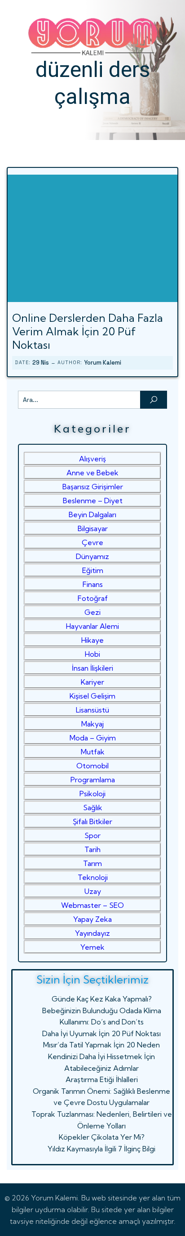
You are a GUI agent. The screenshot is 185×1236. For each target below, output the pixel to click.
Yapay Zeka (92, 919)
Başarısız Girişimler (92, 486)
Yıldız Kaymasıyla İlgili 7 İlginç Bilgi (101, 1148)
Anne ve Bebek (92, 472)
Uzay (92, 891)
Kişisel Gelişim (92, 695)
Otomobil (92, 765)
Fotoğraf (93, 598)
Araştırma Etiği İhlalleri (102, 1079)
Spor (92, 835)
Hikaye (92, 640)
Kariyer (92, 681)
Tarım (92, 863)
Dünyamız (92, 556)
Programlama (92, 779)
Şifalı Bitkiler (92, 821)
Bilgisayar (93, 528)
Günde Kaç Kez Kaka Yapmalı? (102, 998)
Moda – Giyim (93, 737)
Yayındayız (92, 933)
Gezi (92, 612)
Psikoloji (92, 793)
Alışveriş (92, 458)
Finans (93, 584)
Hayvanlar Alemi (92, 626)
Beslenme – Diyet (93, 500)
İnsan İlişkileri (92, 667)
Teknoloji (93, 877)
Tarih (92, 849)
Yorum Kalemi (102, 362)
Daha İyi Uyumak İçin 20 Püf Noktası (101, 1033)
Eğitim (92, 570)
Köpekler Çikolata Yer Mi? (102, 1136)
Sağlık (92, 807)
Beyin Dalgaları (92, 514)
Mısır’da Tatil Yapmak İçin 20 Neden (101, 1044)
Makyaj (92, 723)
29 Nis (40, 362)
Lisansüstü (92, 709)
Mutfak (93, 751)
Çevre (92, 542)
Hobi (92, 654)
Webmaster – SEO (92, 905)
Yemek (92, 947)
